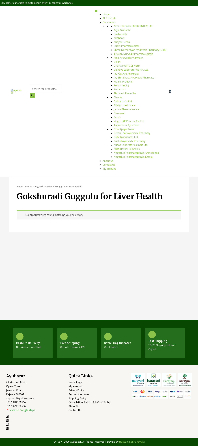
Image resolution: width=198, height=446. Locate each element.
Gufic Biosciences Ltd (126, 137)
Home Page (75, 382)
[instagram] (9, 420)
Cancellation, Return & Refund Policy (90, 402)
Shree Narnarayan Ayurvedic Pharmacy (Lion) (140, 50)
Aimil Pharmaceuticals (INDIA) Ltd (133, 26)
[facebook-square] (9, 416)
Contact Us (109, 164)
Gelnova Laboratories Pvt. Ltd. (131, 69)
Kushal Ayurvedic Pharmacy (129, 141)
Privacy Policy (76, 390)
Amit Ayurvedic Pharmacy (128, 57)
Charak (118, 97)
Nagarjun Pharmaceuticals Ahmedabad (136, 152)
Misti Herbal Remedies (127, 149)
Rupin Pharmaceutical (126, 46)
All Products (109, 18)
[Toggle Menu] (96, 11)
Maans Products (123, 81)
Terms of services (79, 394)
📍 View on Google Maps (20, 410)
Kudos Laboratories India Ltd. (131, 145)
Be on (117, 61)
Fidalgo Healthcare (124, 105)
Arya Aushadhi (122, 30)
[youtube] (9, 424)
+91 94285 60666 (16, 402)
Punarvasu (120, 89)
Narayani (119, 113)
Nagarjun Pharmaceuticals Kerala (133, 157)
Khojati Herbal (122, 42)
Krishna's (119, 38)
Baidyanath (120, 34)
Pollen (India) (121, 85)
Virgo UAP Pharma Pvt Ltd (129, 121)
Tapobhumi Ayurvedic (126, 125)
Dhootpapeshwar (124, 129)
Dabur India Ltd (123, 101)
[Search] (32, 95)
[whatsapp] (7, 428)
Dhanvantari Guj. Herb (127, 65)
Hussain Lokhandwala (132, 441)
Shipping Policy (77, 398)
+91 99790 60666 (16, 406)
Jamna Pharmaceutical (126, 109)
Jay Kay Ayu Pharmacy (126, 73)
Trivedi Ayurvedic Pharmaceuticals (133, 54)
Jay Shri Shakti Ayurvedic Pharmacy (134, 77)
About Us (108, 161)
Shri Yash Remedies (125, 93)
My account (109, 168)
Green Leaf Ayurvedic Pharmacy (132, 133)
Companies (109, 22)
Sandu (117, 117)
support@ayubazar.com (20, 398)
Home (106, 14)
